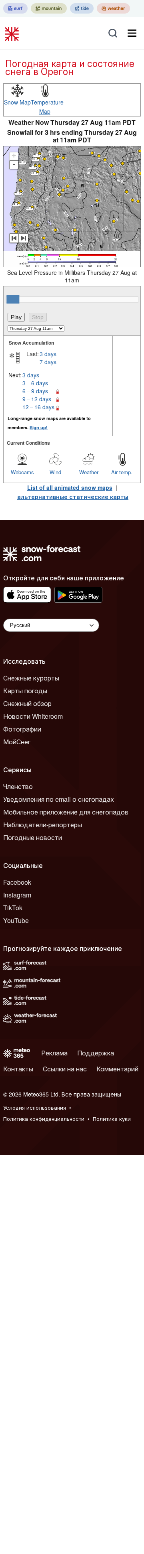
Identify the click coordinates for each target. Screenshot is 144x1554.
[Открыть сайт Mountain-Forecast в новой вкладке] (49, 8)
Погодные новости (32, 837)
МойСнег (16, 741)
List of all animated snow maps (69, 487)
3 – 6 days (35, 383)
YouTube (16, 920)
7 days (48, 362)
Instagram (17, 894)
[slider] (12, 299)
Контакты (18, 1068)
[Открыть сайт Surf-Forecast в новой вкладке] (15, 8)
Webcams (22, 472)
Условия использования (34, 1107)
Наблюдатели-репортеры (42, 824)
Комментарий (117, 1068)
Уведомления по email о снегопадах (58, 799)
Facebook (17, 882)
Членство (18, 786)
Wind (55, 472)
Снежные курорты (31, 677)
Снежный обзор (27, 703)
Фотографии (22, 729)
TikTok (12, 907)
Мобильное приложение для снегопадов (65, 811)
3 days (48, 354)
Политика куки (112, 1118)
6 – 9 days (35, 391)
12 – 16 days (38, 407)
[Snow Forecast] (13, 33)
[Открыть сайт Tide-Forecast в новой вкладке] (82, 8)
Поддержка (95, 1052)
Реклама (54, 1052)
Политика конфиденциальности (43, 1118)
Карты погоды (25, 690)
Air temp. (121, 472)
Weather (88, 472)
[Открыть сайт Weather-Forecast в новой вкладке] (113, 8)
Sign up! (39, 427)
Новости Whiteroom (33, 716)
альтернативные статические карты (72, 497)
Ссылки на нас (65, 1068)
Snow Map (17, 102)
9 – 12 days (36, 399)
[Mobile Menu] (132, 33)
